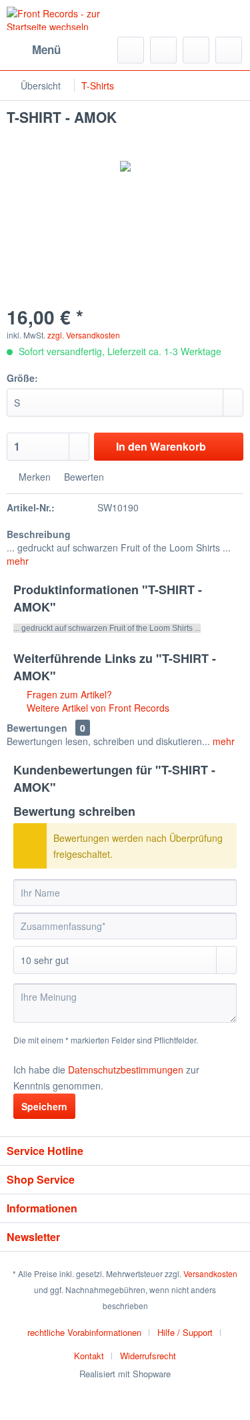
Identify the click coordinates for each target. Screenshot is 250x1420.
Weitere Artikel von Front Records (96, 707)
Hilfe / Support (185, 1332)
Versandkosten (210, 1273)
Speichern (44, 1106)
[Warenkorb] (228, 50)
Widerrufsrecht (148, 1355)
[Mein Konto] (196, 50)
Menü (46, 49)
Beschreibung (39, 534)
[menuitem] (33, 50)
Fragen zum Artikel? (68, 694)
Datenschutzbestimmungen (125, 1069)
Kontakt (89, 1355)
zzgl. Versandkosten (83, 334)
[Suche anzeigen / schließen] (130, 50)
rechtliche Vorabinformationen (84, 1332)
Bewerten (82, 476)
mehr (18, 560)
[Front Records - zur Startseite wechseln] (66, 18)
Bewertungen (37, 727)
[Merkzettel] (163, 50)
